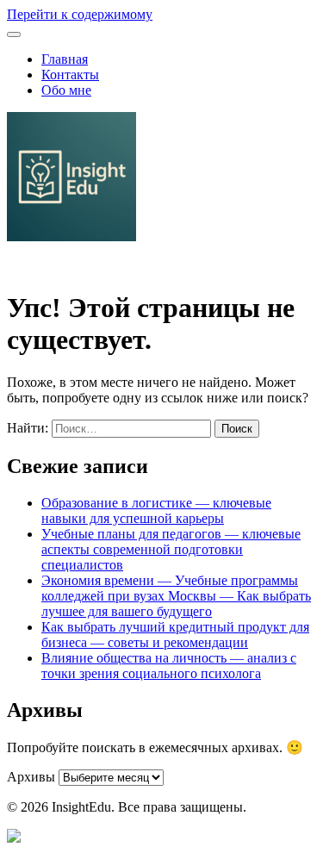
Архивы (31, 776)
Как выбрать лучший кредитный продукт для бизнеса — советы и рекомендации (175, 635)
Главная (64, 59)
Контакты (70, 74)
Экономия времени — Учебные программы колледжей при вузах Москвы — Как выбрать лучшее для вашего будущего (176, 596)
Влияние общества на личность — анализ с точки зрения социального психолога (168, 666)
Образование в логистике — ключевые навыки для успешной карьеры (156, 510)
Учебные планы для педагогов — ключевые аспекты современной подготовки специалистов (171, 549)
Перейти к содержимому (79, 14)
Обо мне (66, 90)
